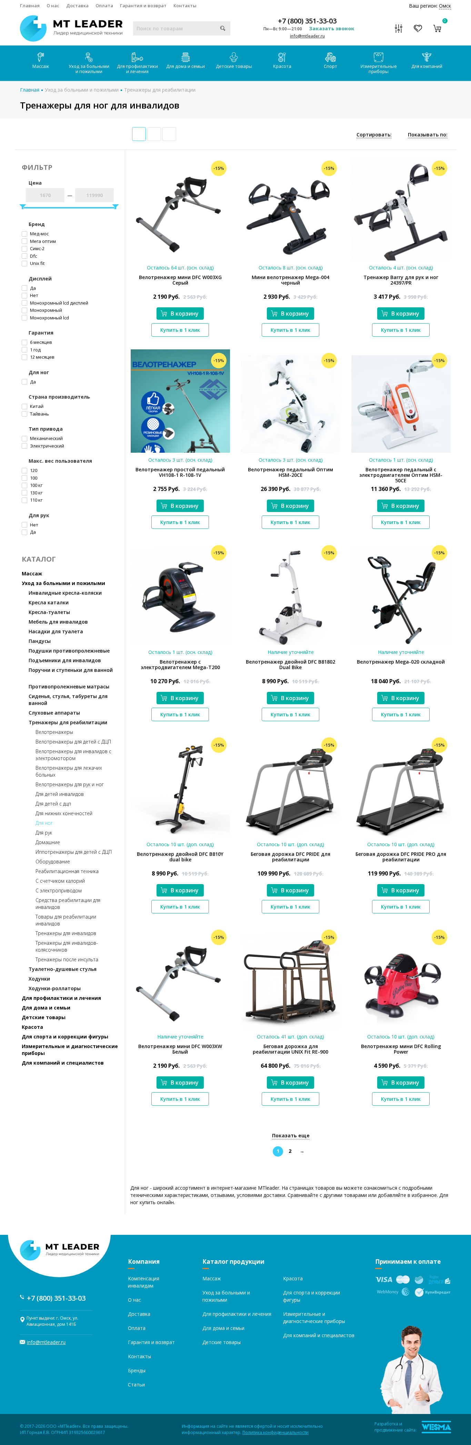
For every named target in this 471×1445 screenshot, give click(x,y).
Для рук (44, 832)
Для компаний (426, 66)
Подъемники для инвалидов (65, 660)
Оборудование (53, 861)
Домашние (48, 842)
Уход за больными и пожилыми (89, 68)
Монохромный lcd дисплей (58, 303)
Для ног (44, 823)
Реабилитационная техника (67, 871)
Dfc (33, 256)
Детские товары (234, 66)
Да (32, 288)
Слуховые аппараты (54, 712)
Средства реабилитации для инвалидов (68, 903)
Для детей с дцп (53, 803)
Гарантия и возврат (143, 5)
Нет (33, 295)
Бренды (137, 1370)
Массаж (40, 66)
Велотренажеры (54, 732)
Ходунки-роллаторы (55, 988)
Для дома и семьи (185, 66)
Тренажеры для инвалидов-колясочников (67, 946)
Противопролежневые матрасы (69, 686)
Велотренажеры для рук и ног (70, 784)
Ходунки (39, 978)
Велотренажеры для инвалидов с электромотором (73, 754)
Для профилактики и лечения (137, 68)
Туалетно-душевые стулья (63, 969)
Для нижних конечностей (64, 813)
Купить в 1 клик (180, 330)
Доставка (77, 5)
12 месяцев (41, 357)
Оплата (104, 5)
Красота (282, 66)
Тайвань (39, 414)
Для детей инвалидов (60, 794)
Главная (30, 5)
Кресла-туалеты (49, 612)
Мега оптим (42, 241)
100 (33, 478)
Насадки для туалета (56, 631)
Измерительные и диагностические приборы (70, 1049)
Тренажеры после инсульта (67, 959)
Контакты (185, 5)
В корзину (185, 313)
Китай (36, 406)
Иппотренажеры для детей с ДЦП (74, 852)
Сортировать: (374, 134)
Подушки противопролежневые (69, 650)
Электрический (46, 446)
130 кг (35, 493)
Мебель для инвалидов (58, 621)
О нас (53, 5)
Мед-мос (39, 233)
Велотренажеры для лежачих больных (69, 771)
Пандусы (40, 641)
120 (33, 470)
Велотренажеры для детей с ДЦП (73, 741)
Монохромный (45, 310)
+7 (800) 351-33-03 (307, 21)
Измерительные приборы (379, 68)
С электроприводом (59, 890)
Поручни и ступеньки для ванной (71, 670)
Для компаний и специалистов (63, 1062)
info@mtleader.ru (307, 36)
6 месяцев (40, 342)
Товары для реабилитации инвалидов (66, 920)
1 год (35, 350)
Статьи (136, 1384)
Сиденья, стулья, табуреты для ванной (68, 699)
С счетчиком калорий (60, 881)
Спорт (330, 66)
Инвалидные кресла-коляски (65, 593)
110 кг (35, 500)
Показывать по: (428, 134)
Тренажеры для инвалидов (66, 933)
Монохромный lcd (49, 318)
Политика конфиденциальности (275, 1432)
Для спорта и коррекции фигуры (65, 1036)
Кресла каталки (49, 602)
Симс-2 (36, 248)
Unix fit (36, 263)
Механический (46, 438)
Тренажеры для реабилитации (160, 89)
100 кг (35, 485)
